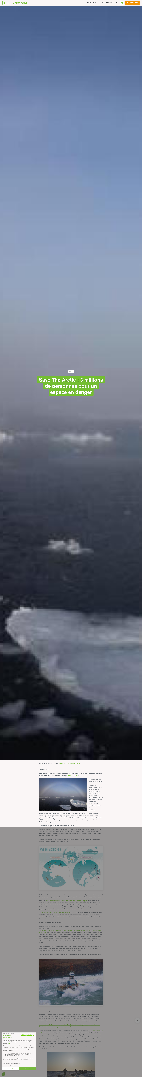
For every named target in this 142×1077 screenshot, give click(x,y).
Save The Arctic (73, 776)
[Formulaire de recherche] (122, 3)
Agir (116, 3)
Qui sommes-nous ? (93, 3)
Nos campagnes (107, 3)
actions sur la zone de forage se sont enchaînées (55, 913)
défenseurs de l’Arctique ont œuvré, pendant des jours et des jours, (67, 901)
